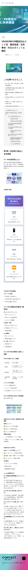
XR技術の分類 (14, 118)
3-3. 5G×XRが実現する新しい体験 (14, 127)
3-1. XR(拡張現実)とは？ (14, 116)
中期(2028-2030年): (15, 141)
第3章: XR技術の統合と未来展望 (14, 113)
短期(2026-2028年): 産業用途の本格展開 (16, 138)
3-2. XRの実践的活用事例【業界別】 (15, 124)
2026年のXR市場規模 (16, 121)
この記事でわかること (11, 110)
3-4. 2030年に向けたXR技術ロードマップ (15, 135)
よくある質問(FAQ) (15, 143)
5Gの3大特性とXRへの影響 (15, 131)
